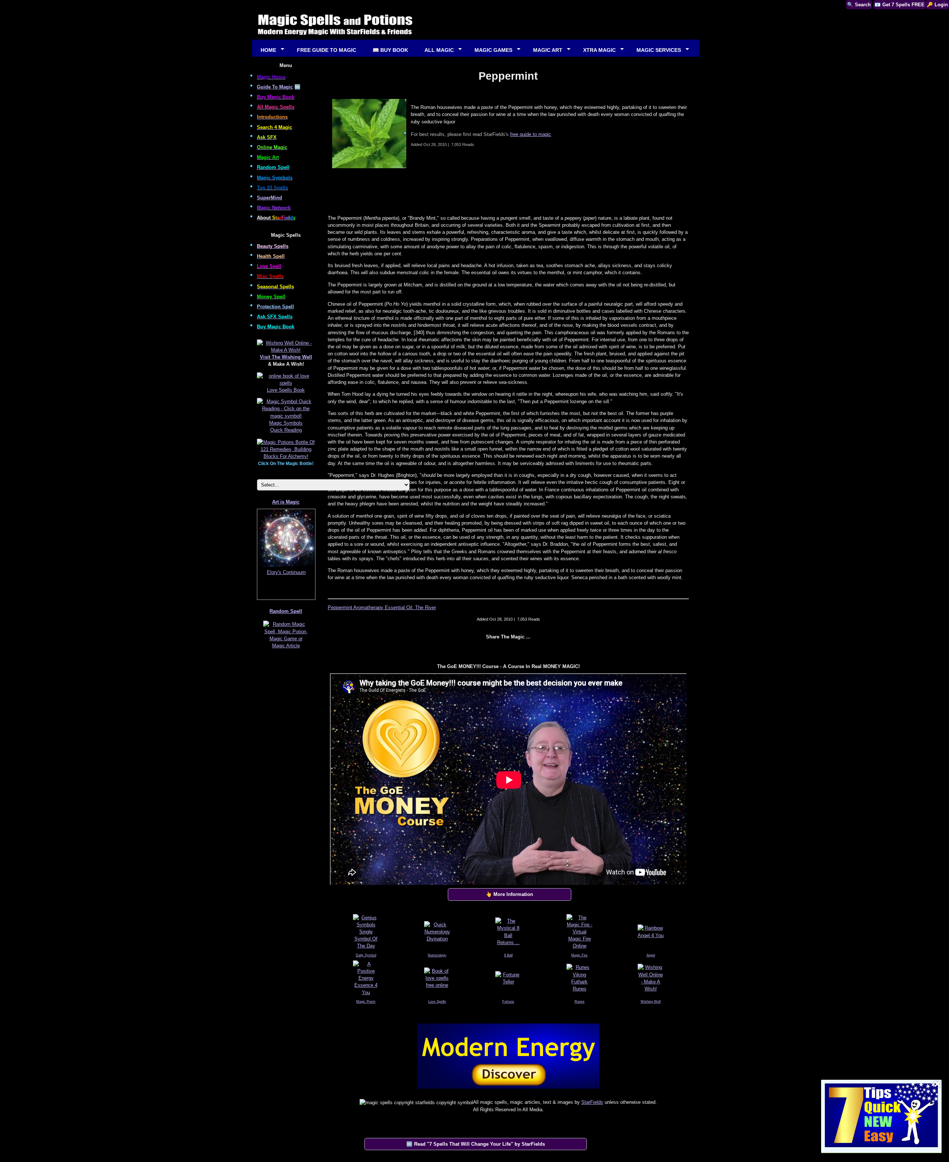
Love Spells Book (286, 390)
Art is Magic (286, 502)
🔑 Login (937, 4)
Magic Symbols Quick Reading (285, 426)
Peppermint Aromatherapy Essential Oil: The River (382, 607)
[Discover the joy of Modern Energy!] (508, 1090)
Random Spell (286, 611)
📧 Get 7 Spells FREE (899, 4)
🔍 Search (859, 4)
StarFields (592, 1102)
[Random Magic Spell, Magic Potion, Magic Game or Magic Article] (286, 648)
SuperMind (269, 197)
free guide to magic (530, 134)
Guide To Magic (275, 87)
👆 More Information (509, 894)
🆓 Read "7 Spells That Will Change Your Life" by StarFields (475, 1144)
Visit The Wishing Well (286, 357)
